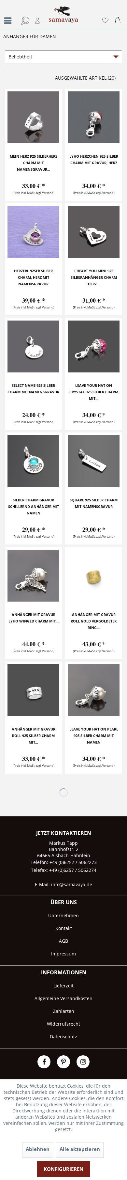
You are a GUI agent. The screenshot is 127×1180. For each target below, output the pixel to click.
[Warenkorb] (119, 20)
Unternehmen (63, 915)
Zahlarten (63, 1011)
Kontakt (63, 928)
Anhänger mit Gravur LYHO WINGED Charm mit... (33, 617)
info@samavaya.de (71, 884)
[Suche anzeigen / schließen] (24, 20)
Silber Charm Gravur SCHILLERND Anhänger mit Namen (33, 506)
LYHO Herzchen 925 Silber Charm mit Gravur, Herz (93, 159)
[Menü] (9, 20)
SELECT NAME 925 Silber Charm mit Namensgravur (33, 388)
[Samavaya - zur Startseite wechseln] (63, 18)
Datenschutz (63, 1036)
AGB (63, 941)
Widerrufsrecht (63, 1024)
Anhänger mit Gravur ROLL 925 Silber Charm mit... (33, 736)
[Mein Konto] (38, 20)
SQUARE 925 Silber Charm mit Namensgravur (94, 503)
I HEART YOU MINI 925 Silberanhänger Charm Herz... (94, 277)
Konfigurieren (63, 1169)
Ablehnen (37, 1149)
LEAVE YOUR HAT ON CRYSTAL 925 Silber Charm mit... (93, 392)
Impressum (63, 954)
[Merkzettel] (105, 20)
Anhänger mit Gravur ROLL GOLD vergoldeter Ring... (94, 621)
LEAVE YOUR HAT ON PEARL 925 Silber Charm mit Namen (93, 736)
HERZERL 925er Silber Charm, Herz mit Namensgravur (33, 277)
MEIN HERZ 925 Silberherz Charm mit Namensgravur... (33, 163)
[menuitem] (8, 14)
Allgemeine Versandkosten (63, 998)
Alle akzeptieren (80, 1149)
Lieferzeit (63, 986)
